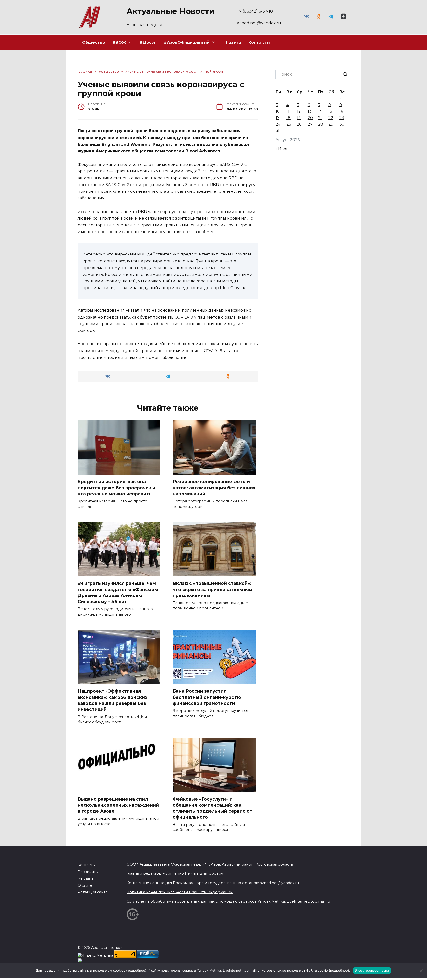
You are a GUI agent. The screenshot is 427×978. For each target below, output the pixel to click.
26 (299, 124)
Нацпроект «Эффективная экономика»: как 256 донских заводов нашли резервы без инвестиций (112, 700)
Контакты (259, 42)
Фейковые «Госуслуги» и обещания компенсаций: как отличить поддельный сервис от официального (212, 808)
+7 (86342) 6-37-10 (255, 11)
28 (320, 124)
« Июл (281, 148)
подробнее (136, 970)
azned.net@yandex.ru (259, 23)
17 (277, 117)
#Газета (232, 42)
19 (299, 117)
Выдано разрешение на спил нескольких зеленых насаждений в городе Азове (118, 804)
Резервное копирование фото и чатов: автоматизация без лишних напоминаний (214, 487)
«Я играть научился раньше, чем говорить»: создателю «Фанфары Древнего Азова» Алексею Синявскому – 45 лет (118, 592)
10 (278, 111)
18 (288, 117)
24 (278, 124)
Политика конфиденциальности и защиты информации (180, 892)
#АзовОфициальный (187, 42)
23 (341, 117)
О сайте (85, 885)
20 (310, 117)
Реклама (86, 878)
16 (341, 111)
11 (287, 111)
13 (310, 111)
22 (330, 117)
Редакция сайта (92, 892)
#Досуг (147, 42)
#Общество (92, 42)
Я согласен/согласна (372, 970)
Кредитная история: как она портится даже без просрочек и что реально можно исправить (116, 487)
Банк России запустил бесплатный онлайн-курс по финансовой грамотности (207, 697)
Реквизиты (88, 872)
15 (330, 111)
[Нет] (420, 970)
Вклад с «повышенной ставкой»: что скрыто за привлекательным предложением (212, 589)
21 (320, 117)
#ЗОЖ (119, 42)
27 (310, 124)
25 (288, 124)
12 (299, 111)
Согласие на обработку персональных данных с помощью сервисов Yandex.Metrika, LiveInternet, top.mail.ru (228, 901)
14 (320, 111)
